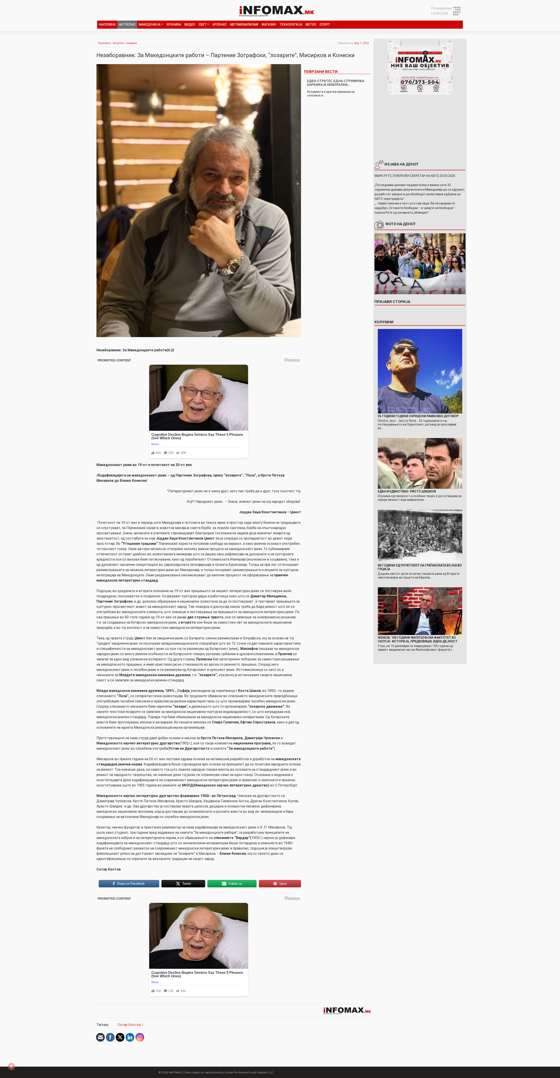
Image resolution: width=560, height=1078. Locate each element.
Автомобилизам (244, 24)
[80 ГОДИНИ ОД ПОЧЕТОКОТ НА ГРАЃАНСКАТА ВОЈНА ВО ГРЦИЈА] (420, 536)
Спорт (325, 24)
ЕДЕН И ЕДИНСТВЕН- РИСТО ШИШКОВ (407, 491)
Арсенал (219, 24)
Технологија (291, 24)
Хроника (173, 24)
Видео (189, 24)
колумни (131, 43)
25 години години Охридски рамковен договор (418, 416)
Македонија (149, 24)
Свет (202, 24)
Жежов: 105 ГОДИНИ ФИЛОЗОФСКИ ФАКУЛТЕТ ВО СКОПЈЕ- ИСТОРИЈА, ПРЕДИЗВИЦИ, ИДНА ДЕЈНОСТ (417, 639)
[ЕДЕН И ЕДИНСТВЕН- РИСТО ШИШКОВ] (420, 463)
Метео (311, 24)
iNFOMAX (175, 1072)
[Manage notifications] (11, 1066)
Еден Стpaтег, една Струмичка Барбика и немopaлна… (335, 83)
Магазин (269, 24)
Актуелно (127, 24)
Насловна (107, 24)
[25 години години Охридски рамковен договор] (420, 371)
